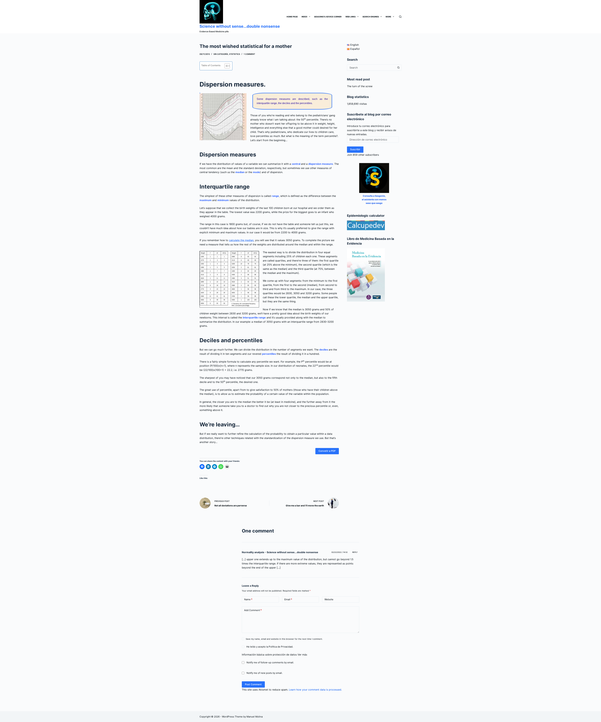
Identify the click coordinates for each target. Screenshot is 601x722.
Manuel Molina (255, 716)
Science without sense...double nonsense (240, 26)
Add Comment (253, 610)
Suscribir (355, 149)
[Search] (400, 16)
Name (248, 599)
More (388, 16)
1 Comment (249, 54)
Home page (292, 16)
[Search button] (398, 68)
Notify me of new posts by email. (265, 672)
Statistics (234, 54)
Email (288, 599)
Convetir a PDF (327, 450)
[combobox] (371, 67)
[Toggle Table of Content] (225, 66)
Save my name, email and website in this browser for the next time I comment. (284, 639)
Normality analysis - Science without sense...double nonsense (280, 552)
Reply (355, 552)
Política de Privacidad (281, 646)
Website (328, 599)
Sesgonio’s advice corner (328, 16)
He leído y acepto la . (269, 646)
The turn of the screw (359, 86)
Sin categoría (220, 54)
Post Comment (253, 684)
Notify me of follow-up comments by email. (270, 662)
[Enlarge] (255, 255)
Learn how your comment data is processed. (315, 689)
